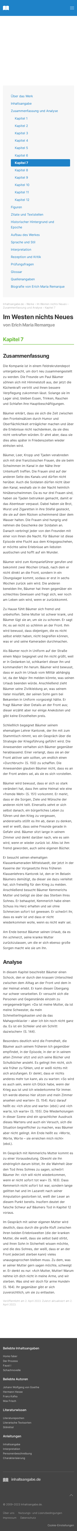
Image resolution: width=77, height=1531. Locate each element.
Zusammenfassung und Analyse (34, 111)
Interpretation (21, 249)
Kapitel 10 (22, 185)
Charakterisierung (14, 1458)
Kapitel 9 (21, 177)
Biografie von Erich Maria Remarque (38, 286)
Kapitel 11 (22, 192)
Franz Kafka (10, 1396)
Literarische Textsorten (17, 1422)
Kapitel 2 (21, 126)
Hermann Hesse (13, 1391)
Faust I (7, 1365)
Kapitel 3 (21, 133)
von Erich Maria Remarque (29, 324)
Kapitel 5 (21, 148)
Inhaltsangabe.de (13, 304)
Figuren (16, 207)
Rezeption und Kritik (26, 257)
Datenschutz (28, 1517)
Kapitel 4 (21, 140)
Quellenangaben (23, 279)
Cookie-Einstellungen (61, 1525)
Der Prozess (10, 1361)
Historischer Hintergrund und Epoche (32, 224)
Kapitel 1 (21, 118)
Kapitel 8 (21, 170)
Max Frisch (9, 1400)
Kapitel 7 (21, 163)
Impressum (9, 1517)
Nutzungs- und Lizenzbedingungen (40, 1513)
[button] (72, 8)
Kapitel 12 (22, 200)
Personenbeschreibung (17, 1453)
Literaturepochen (13, 1418)
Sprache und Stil (23, 242)
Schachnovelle (12, 1370)
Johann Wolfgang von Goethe (21, 1387)
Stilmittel (8, 1427)
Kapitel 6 (21, 155)
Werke (30, 304)
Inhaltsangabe (21, 103)
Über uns (8, 1513)
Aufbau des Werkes (25, 235)
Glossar (16, 272)
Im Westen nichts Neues (52, 304)
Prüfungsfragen (22, 264)
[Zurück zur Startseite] (6, 8)
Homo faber (10, 1356)
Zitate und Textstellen (27, 214)
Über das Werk (22, 96)
